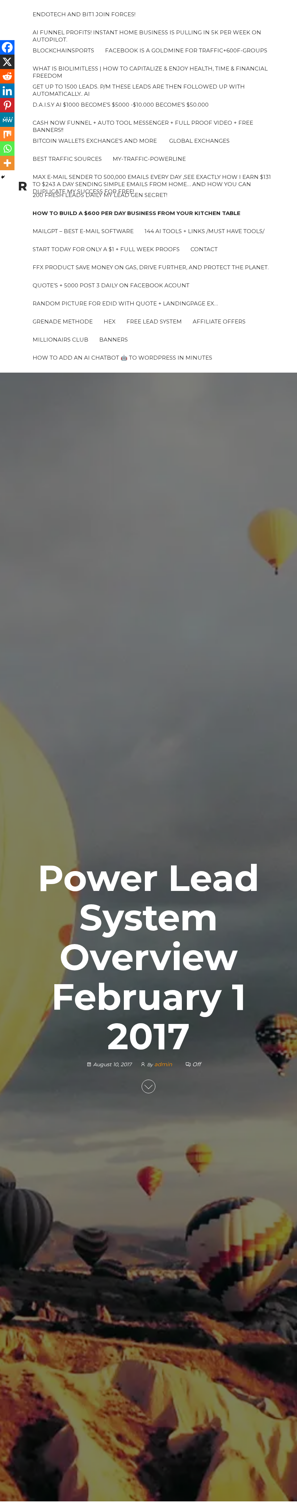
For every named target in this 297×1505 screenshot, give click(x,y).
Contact (204, 249)
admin (163, 1064)
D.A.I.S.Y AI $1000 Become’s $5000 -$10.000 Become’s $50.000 (121, 104)
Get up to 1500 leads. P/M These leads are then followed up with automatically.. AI (139, 89)
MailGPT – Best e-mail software (83, 231)
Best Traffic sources (67, 158)
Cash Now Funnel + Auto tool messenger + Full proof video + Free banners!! (143, 125)
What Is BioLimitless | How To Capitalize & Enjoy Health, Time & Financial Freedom (150, 71)
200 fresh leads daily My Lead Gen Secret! (100, 195)
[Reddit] (7, 76)
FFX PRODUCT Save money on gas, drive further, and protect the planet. (151, 267)
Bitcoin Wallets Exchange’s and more (95, 140)
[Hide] (3, 177)
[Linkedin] (7, 90)
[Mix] (7, 134)
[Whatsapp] (7, 148)
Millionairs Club (60, 339)
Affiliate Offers (219, 321)
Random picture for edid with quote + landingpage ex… (125, 303)
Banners (113, 339)
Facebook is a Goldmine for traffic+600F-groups (186, 50)
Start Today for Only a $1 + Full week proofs (106, 249)
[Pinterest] (7, 105)
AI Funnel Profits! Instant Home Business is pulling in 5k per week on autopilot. (147, 35)
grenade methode (63, 321)
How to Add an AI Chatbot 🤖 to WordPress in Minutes (122, 357)
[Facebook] (7, 47)
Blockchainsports (63, 50)
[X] (7, 62)
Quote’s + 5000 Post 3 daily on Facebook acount (111, 285)
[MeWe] (7, 119)
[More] (7, 163)
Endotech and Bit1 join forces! (84, 14)
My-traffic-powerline (149, 158)
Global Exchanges (199, 140)
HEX (110, 321)
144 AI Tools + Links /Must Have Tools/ (204, 231)
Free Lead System (154, 321)
